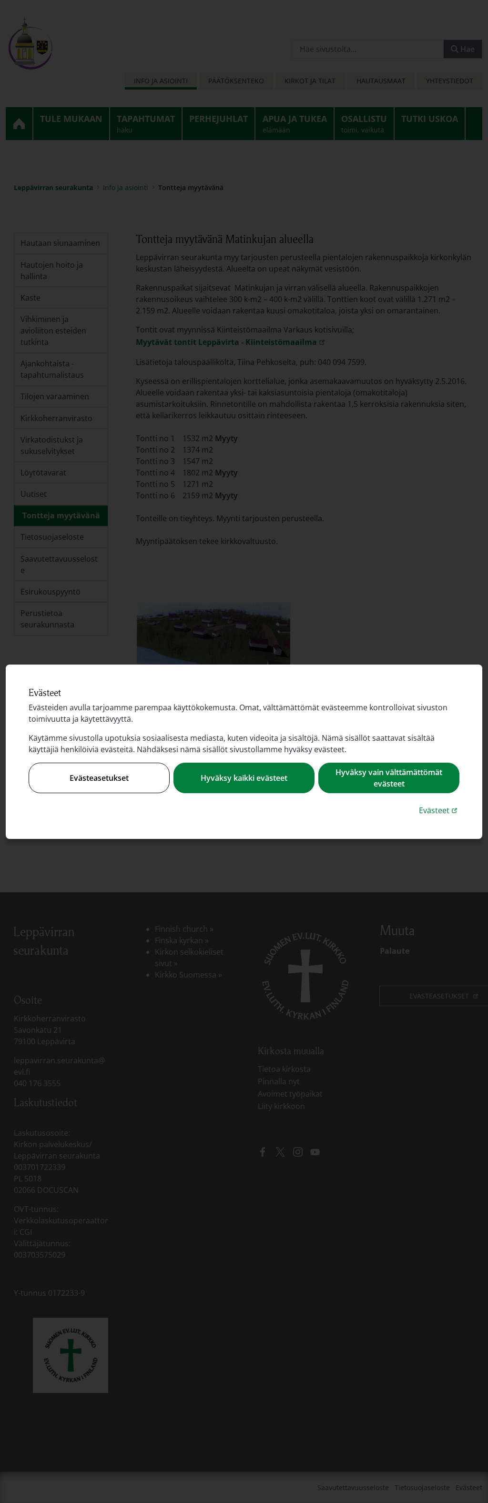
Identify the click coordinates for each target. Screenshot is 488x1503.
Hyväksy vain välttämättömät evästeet (389, 778)
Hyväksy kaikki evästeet (244, 778)
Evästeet (439, 810)
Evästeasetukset (99, 778)
